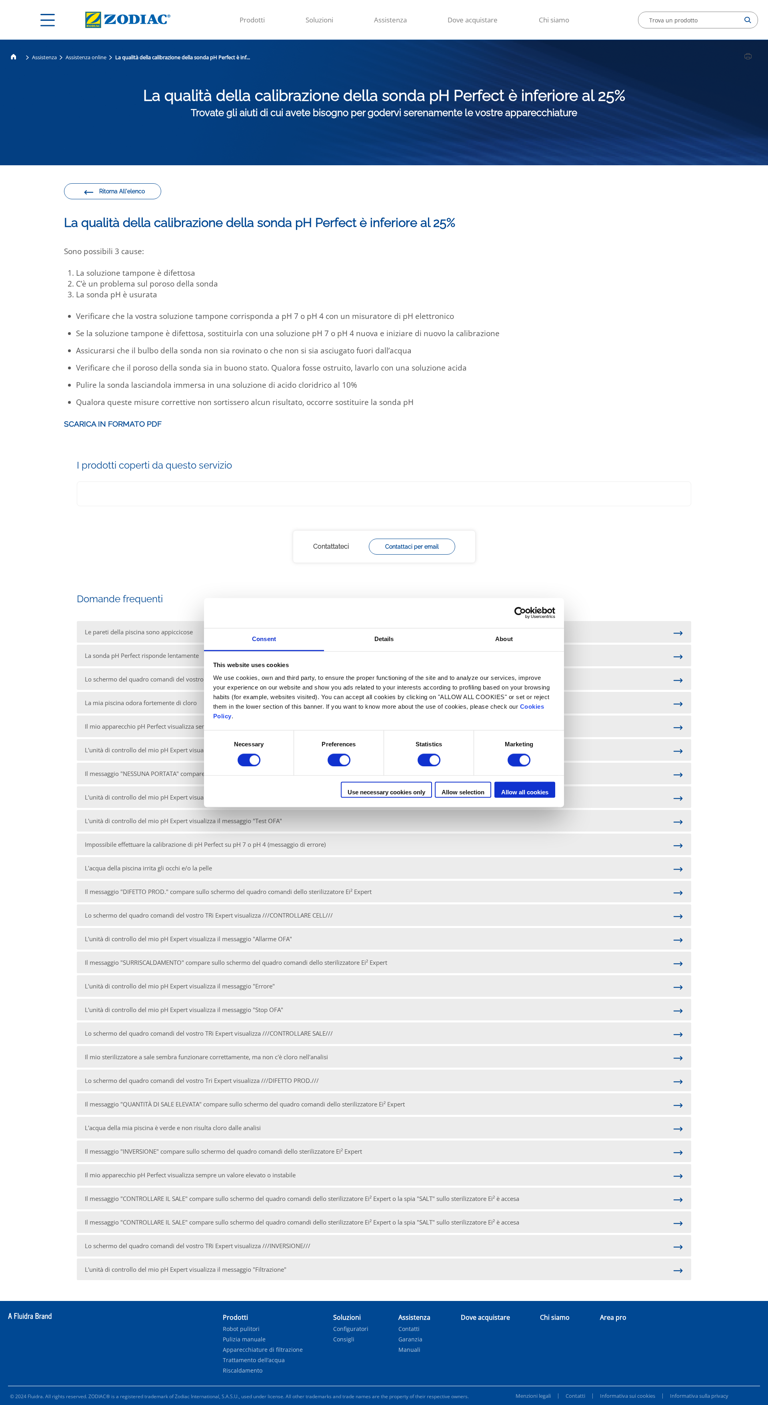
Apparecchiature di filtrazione (263, 1350)
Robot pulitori (241, 1329)
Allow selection (463, 792)
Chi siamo (554, 19)
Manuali (409, 1350)
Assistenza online (86, 57)
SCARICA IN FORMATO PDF (113, 423)
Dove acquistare (473, 19)
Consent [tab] (264, 638)
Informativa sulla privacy (699, 1395)
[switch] (339, 760)
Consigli (343, 1339)
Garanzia (410, 1339)
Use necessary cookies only (386, 792)
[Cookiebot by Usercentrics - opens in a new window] (520, 613)
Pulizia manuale (244, 1339)
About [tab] (504, 638)
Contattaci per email (412, 546)
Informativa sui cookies (627, 1395)
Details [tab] (384, 638)
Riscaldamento (242, 1370)
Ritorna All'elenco (122, 191)
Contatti (409, 1329)
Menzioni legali (533, 1395)
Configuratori (350, 1329)
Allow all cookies (524, 792)
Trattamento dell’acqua (254, 1360)
